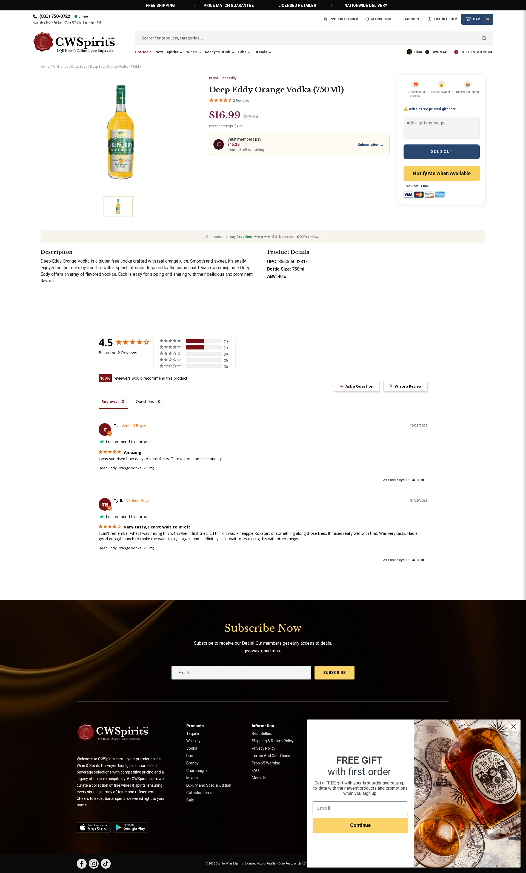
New (159, 52)
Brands (261, 52)
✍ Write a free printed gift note (430, 109)
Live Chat (411, 186)
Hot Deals (143, 52)
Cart (481, 19)
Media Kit (260, 778)
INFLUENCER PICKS (477, 52)
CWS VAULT (441, 52)
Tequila (192, 733)
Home (45, 67)
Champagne (197, 770)
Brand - (222, 78)
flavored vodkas (100, 274)
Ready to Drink (217, 52)
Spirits (172, 52)
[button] (415, 480)
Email (425, 186)
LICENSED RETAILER (297, 5)
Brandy (192, 763)
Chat (418, 52)
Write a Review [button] (408, 386)
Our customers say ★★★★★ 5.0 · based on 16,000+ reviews (263, 237)
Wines (191, 52)
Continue (360, 825)
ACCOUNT (412, 19)
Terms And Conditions (271, 755)
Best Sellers (262, 733)
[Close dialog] (513, 726)
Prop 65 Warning (266, 763)
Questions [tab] (145, 401)
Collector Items (199, 792)
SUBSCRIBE (334, 672)
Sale (190, 800)
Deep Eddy (79, 67)
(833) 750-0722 (54, 16)
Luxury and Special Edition (208, 785)
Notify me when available (442, 173)
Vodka (191, 748)
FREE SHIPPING (160, 5)
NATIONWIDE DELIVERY (365, 5)
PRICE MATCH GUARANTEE (229, 5)
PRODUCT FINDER (344, 19)
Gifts (242, 52)
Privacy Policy (263, 748)
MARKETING (381, 19)
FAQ (255, 770)
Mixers (192, 778)
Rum (190, 755)
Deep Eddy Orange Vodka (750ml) (126, 467)
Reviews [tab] (109, 401)
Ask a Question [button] (359, 386)
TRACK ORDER (445, 19)
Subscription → (371, 145)
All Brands (60, 67)
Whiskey (193, 741)
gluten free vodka (115, 261)
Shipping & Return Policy (273, 741)
